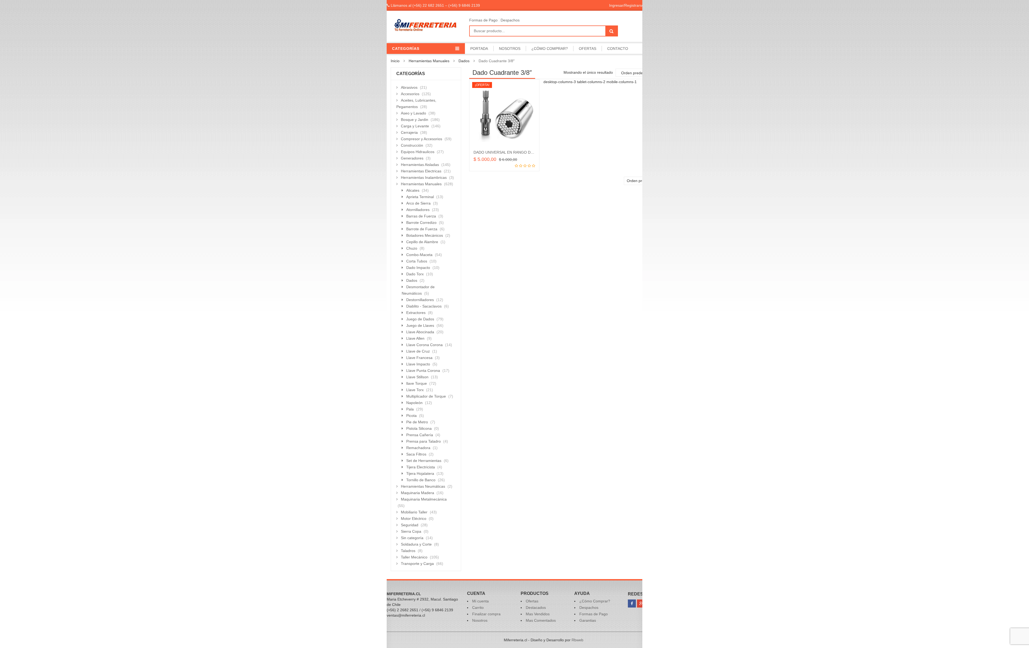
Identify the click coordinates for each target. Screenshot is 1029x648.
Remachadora (418, 448)
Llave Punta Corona (423, 370)
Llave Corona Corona (424, 345)
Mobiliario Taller (414, 512)
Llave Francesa (419, 358)
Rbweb (577, 640)
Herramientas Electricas (421, 171)
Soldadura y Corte (416, 544)
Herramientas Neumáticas (423, 486)
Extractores (416, 312)
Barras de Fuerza (421, 216)
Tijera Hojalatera (420, 473)
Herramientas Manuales (429, 61)
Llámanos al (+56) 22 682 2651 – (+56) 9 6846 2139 (435, 5)
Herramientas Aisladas (420, 164)
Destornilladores (420, 300)
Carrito (478, 607)
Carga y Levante (415, 126)
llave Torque (416, 383)
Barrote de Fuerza (421, 229)
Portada (479, 48)
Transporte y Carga (417, 563)
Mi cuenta (480, 601)
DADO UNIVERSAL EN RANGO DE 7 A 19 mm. (513, 152)
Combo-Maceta (419, 255)
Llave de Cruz (418, 351)
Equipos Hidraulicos (417, 152)
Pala (410, 409)
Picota (411, 415)
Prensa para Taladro (423, 441)
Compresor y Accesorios (421, 139)
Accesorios (410, 94)
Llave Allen (415, 338)
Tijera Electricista (420, 467)
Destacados (536, 607)
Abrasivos (409, 87)
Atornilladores (418, 210)
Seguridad (409, 525)
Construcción (412, 145)
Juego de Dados (420, 319)
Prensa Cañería (419, 435)
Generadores (412, 158)
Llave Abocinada (420, 332)
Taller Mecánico (414, 557)
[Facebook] (631, 603)
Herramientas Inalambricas (424, 177)
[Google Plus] (641, 603)
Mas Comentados (541, 620)
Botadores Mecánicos (424, 235)
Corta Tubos (416, 261)
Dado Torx (415, 274)
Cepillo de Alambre (422, 242)
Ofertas (587, 48)
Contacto (617, 48)
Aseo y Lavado (413, 113)
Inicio (395, 61)
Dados (463, 61)
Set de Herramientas (423, 460)
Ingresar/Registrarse (626, 5)
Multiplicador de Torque (426, 396)
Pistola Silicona (419, 428)
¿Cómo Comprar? (549, 48)
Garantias (587, 620)
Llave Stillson (417, 377)
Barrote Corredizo (421, 222)
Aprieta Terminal (420, 197)
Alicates (412, 190)
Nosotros (509, 48)
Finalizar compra (486, 614)
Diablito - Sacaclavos (424, 306)
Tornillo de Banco (420, 480)
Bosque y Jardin (414, 119)
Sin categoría (412, 538)
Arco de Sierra (418, 203)
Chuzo (411, 248)
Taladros (408, 551)
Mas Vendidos (538, 614)
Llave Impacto (418, 364)
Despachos (510, 20)
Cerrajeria (409, 132)
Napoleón (414, 403)
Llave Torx (415, 390)
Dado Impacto (418, 267)
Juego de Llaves (420, 325)
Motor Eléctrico (413, 518)
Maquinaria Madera (417, 493)
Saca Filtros (416, 454)
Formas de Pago (483, 20)
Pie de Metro (417, 422)
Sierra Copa (411, 531)
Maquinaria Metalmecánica (424, 499)
